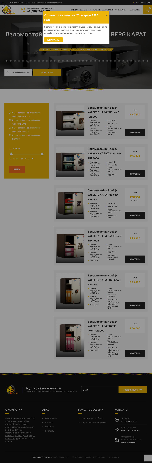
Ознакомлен (53, 40)
